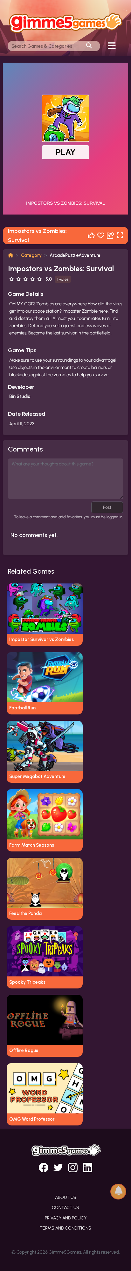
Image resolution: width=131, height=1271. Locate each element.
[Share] (110, 235)
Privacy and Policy (65, 1218)
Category (31, 255)
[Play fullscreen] (120, 235)
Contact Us (65, 1207)
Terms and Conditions (65, 1228)
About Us (65, 1197)
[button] (118, 1191)
